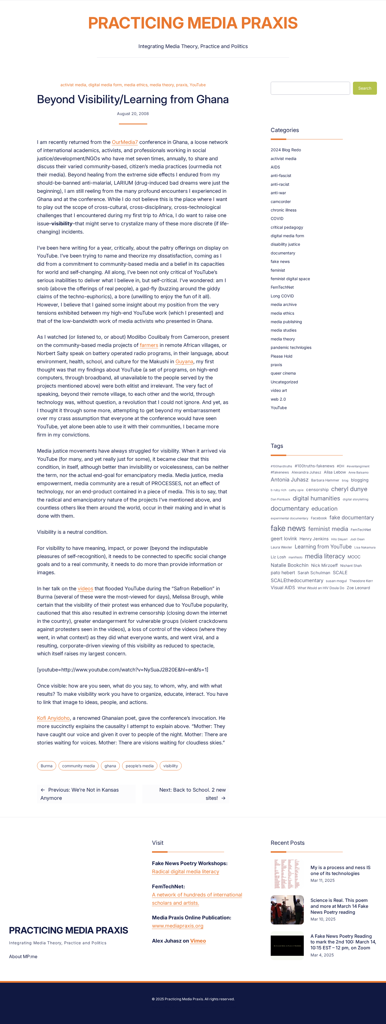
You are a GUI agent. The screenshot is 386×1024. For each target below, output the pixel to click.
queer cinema (283, 373)
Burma (47, 765)
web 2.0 (278, 399)
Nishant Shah (351, 565)
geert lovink (284, 538)
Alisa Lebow (335, 472)
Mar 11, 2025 (323, 880)
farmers (149, 345)
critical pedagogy (287, 227)
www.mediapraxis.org (177, 926)
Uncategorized (284, 381)
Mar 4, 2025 (322, 954)
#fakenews (280, 472)
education (324, 508)
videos (85, 588)
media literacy (325, 556)
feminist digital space (290, 278)
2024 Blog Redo (286, 149)
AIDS (275, 167)
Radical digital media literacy (185, 871)
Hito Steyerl (339, 539)
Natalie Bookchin (290, 565)
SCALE (340, 572)
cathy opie (296, 490)
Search (364, 88)
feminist (278, 270)
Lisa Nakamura (365, 547)
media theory (162, 84)
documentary (283, 252)
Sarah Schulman (314, 572)
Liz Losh (278, 557)
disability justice (285, 244)
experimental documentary (289, 518)
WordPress (227, 1007)
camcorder (281, 201)
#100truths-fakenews (314, 466)
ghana (110, 765)
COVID (277, 218)
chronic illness (283, 210)
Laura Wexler (281, 547)
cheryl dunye (349, 488)
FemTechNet (282, 287)
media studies (283, 330)
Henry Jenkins (314, 538)
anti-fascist (281, 175)
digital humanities (316, 498)
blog (345, 480)
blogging (359, 480)
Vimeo (198, 941)
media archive (284, 304)
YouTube (198, 84)
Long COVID (282, 295)
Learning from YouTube (323, 546)
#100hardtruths (281, 466)
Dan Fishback (280, 499)
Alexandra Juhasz (306, 472)
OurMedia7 (125, 142)
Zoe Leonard (358, 588)
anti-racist (280, 184)
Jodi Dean (357, 539)
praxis (181, 84)
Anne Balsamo (358, 472)
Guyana (184, 361)
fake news (280, 261)
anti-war (278, 192)
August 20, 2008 (133, 113)
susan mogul (336, 581)
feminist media (328, 528)
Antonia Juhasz (290, 479)
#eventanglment (358, 466)
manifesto (295, 557)
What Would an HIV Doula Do (321, 588)
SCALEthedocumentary (297, 580)
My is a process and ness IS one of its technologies (340, 870)
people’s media (140, 765)
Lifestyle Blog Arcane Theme (173, 1007)
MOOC (354, 556)
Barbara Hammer (325, 480)
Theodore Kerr (361, 581)
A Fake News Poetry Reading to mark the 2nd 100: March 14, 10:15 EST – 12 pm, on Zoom (343, 942)
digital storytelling (355, 499)
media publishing (286, 321)
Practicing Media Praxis (193, 23)
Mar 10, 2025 (323, 919)
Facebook (319, 518)
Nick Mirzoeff (324, 565)
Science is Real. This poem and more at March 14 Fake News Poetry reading (339, 906)
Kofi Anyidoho (53, 718)
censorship (317, 489)
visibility (170, 765)
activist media (73, 84)
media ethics (136, 84)
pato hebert (283, 572)
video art (279, 390)
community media (78, 765)
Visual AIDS (283, 587)
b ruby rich (278, 490)
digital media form (105, 84)
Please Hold (281, 356)
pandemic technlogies (291, 347)
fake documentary (351, 517)
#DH (340, 466)
